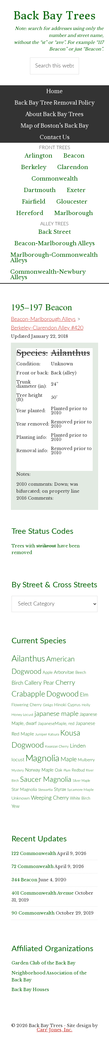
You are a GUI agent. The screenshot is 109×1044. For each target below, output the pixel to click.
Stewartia (45, 789)
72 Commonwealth (33, 866)
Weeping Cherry (50, 798)
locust (18, 759)
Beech (80, 672)
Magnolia (42, 758)
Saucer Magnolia (45, 779)
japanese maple (56, 713)
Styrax (60, 789)
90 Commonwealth (33, 913)
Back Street (54, 232)
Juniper (41, 734)
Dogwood (62, 694)
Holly (86, 705)
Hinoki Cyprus (67, 705)
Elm (84, 694)
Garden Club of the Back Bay (43, 963)
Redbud (78, 770)
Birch (17, 683)
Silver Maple (81, 780)
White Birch (80, 798)
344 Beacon (24, 880)
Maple (69, 759)
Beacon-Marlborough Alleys (54, 243)
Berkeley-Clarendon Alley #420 (47, 328)
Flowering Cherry (27, 705)
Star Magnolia (24, 790)
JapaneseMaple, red (56, 724)
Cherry (65, 682)
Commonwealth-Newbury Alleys (47, 275)
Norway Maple (39, 770)
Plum (67, 770)
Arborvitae (64, 672)
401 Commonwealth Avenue (43, 893)
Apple (48, 672)
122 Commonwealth (34, 853)
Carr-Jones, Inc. (54, 1030)
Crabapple (28, 694)
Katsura (53, 734)
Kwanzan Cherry (57, 746)
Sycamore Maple (80, 789)
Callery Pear (39, 683)
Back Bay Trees (54, 15)
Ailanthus (28, 658)
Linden (78, 746)
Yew (15, 806)
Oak (58, 770)
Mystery (18, 770)
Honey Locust (22, 714)
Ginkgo (48, 705)
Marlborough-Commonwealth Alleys (54, 258)
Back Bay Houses (30, 989)
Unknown (21, 798)
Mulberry (86, 760)
